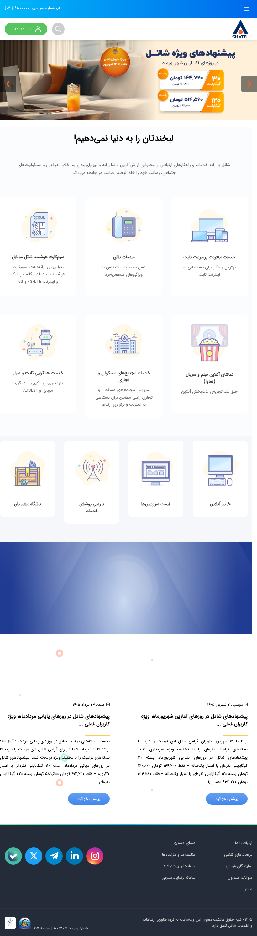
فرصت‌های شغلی (238, 854)
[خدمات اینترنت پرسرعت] (209, 249)
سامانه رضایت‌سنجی (179, 877)
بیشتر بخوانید (226, 799)
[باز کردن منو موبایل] (246, 9)
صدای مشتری (184, 843)
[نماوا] (209, 366)
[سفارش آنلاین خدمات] (220, 481)
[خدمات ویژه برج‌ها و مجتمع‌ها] (123, 368)
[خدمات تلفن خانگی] (123, 249)
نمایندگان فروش (239, 866)
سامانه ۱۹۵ (41, 928)
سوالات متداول (240, 877)
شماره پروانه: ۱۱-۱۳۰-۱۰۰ (71, 928)
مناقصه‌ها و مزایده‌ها (179, 854)
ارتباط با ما (243, 843)
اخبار (248, 889)
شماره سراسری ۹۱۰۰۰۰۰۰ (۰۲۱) (30, 8)
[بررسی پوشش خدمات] (92, 484)
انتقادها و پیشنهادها (179, 866)
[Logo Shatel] (240, 29)
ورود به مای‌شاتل (23, 29)
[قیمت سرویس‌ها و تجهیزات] (156, 481)
